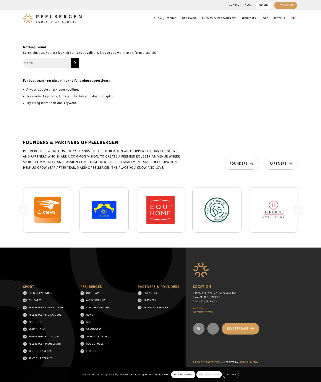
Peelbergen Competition (46, 307)
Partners (149, 300)
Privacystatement (206, 362)
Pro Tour (35, 322)
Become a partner (155, 307)
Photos (91, 351)
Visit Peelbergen (97, 307)
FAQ (88, 322)
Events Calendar (40, 293)
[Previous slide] (23, 210)
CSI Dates (35, 300)
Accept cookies (183, 374)
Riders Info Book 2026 (44, 336)
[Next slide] (298, 210)
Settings (231, 374)
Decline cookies (209, 374)
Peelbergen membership (45, 343)
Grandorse (93, 329)
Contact (235, 5)
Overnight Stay (96, 336)
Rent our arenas (40, 351)
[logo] (52, 18)
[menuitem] (235, 5)
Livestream (285, 5)
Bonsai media (249, 362)
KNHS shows (37, 329)
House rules (94, 343)
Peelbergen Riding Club (45, 314)
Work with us (95, 300)
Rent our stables (40, 358)
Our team (92, 293)
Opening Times (203, 312)
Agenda (264, 5)
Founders (150, 293)
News (248, 5)
